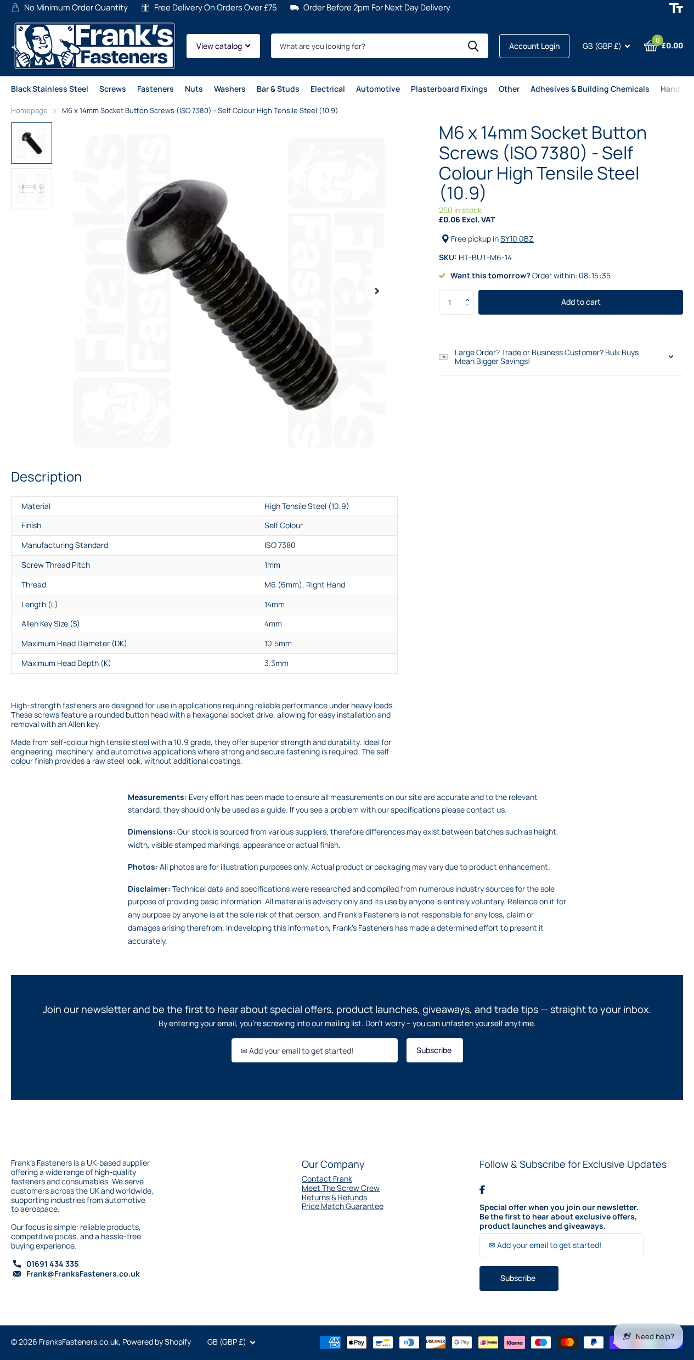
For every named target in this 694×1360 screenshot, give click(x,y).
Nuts (194, 88)
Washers (230, 88)
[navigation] (31, 143)
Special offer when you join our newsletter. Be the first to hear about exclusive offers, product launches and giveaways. (559, 1216)
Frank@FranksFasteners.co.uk (83, 1273)
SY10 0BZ (517, 238)
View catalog (220, 46)
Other (509, 88)
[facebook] (482, 1189)
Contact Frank (327, 1178)
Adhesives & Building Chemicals (590, 88)
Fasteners (155, 88)
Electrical (328, 88)
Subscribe (434, 1050)
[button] (469, 293)
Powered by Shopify (156, 1341)
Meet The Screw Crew (341, 1188)
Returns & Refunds (334, 1197)
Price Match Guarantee (342, 1206)
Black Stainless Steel (49, 88)
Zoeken (473, 45)
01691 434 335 (52, 1263)
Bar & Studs (278, 88)
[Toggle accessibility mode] (676, 8)
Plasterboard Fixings (449, 88)
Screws (112, 88)
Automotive (378, 88)
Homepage (29, 110)
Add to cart (581, 301)
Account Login (534, 46)
